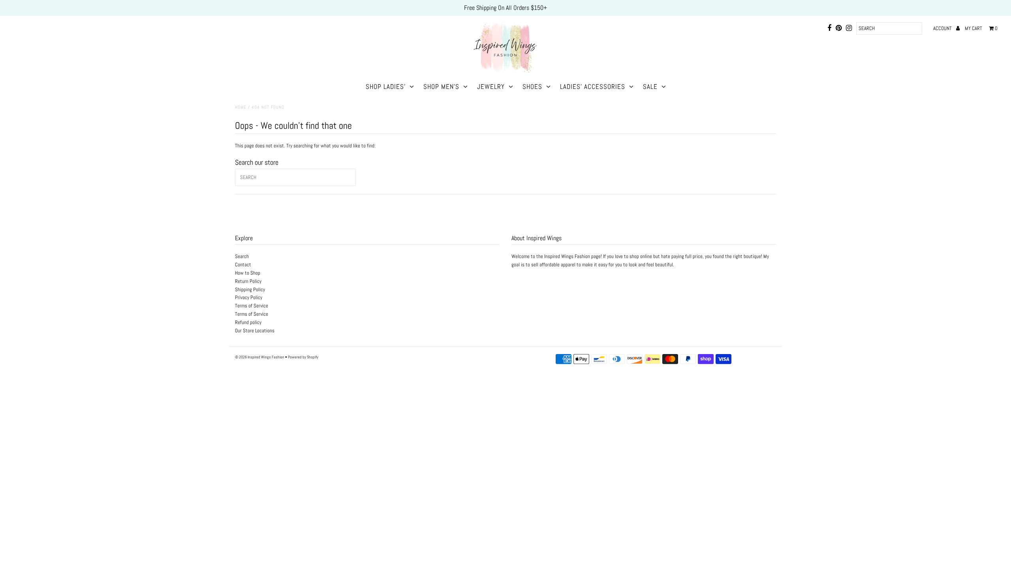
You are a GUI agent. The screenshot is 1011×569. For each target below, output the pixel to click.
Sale (650, 86)
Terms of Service (251, 305)
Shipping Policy (250, 289)
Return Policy (248, 281)
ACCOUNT (943, 28)
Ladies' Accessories (592, 86)
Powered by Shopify (303, 357)
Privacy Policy (248, 297)
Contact (243, 264)
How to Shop (247, 272)
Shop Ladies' (386, 86)
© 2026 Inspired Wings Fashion (259, 357)
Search (242, 256)
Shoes (532, 86)
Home (240, 107)
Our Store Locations (254, 330)
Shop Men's (441, 86)
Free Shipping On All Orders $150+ (505, 8)
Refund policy (248, 322)
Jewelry (491, 86)
